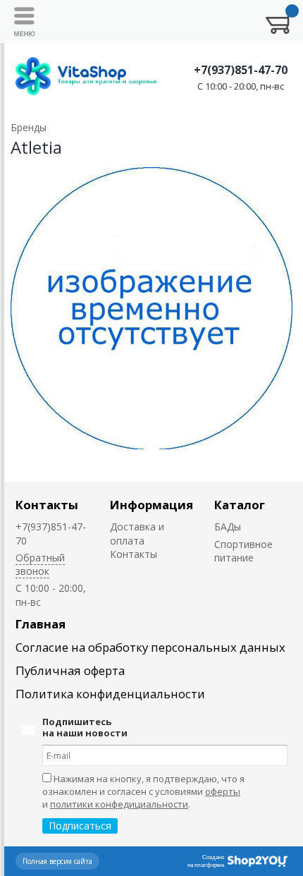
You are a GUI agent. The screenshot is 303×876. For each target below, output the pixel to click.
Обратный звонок (40, 564)
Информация (151, 505)
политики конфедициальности (119, 804)
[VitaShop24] (86, 76)
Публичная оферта (70, 670)
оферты (222, 791)
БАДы (227, 526)
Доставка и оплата (137, 533)
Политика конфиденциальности (110, 694)
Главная (41, 624)
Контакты (47, 505)
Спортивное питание (243, 550)
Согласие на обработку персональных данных (150, 647)
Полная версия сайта (57, 861)
